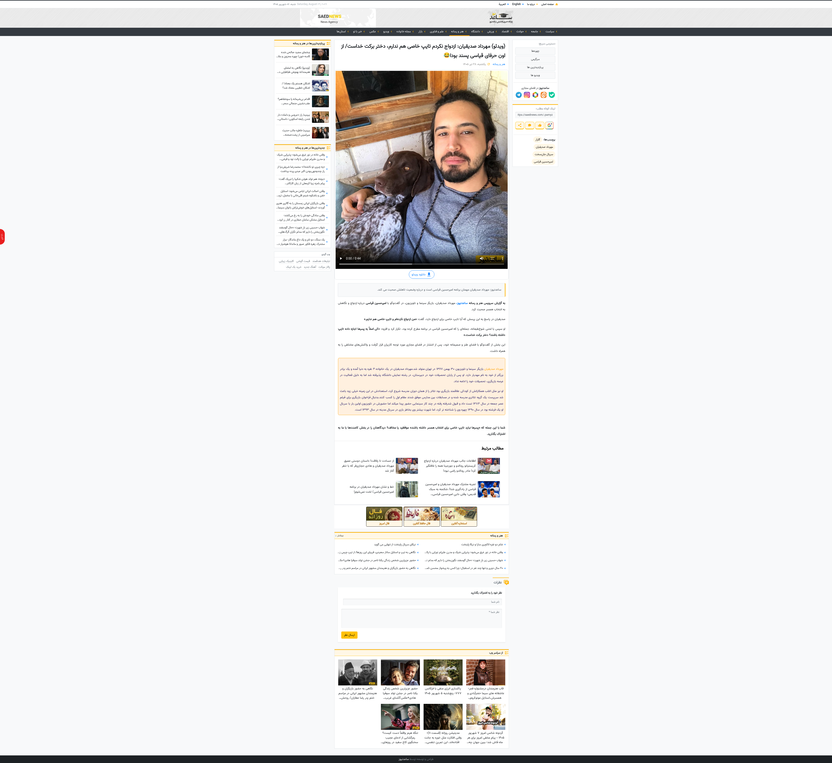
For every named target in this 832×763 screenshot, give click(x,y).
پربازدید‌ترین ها (535, 67)
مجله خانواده (403, 31)
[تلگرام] (519, 95)
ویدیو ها (535, 75)
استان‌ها (341, 31)
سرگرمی (535, 59)
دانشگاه (476, 31)
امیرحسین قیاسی (543, 161)
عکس (373, 31)
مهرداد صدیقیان (493, 369)
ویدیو (386, 31)
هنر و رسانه (457, 31)
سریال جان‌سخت (544, 154)
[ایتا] (544, 95)
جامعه (535, 31)
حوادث (520, 31)
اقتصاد (506, 31)
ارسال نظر (349, 635)
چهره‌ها (535, 51)
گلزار (537, 139)
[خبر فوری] (2, 237)
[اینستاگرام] (527, 95)
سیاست (550, 31)
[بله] (552, 95)
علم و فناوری (437, 31)
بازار (420, 31)
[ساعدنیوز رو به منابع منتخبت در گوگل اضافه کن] (549, 125)
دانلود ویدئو (419, 274)
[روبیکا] (535, 95)
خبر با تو (357, 31)
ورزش (491, 31)
